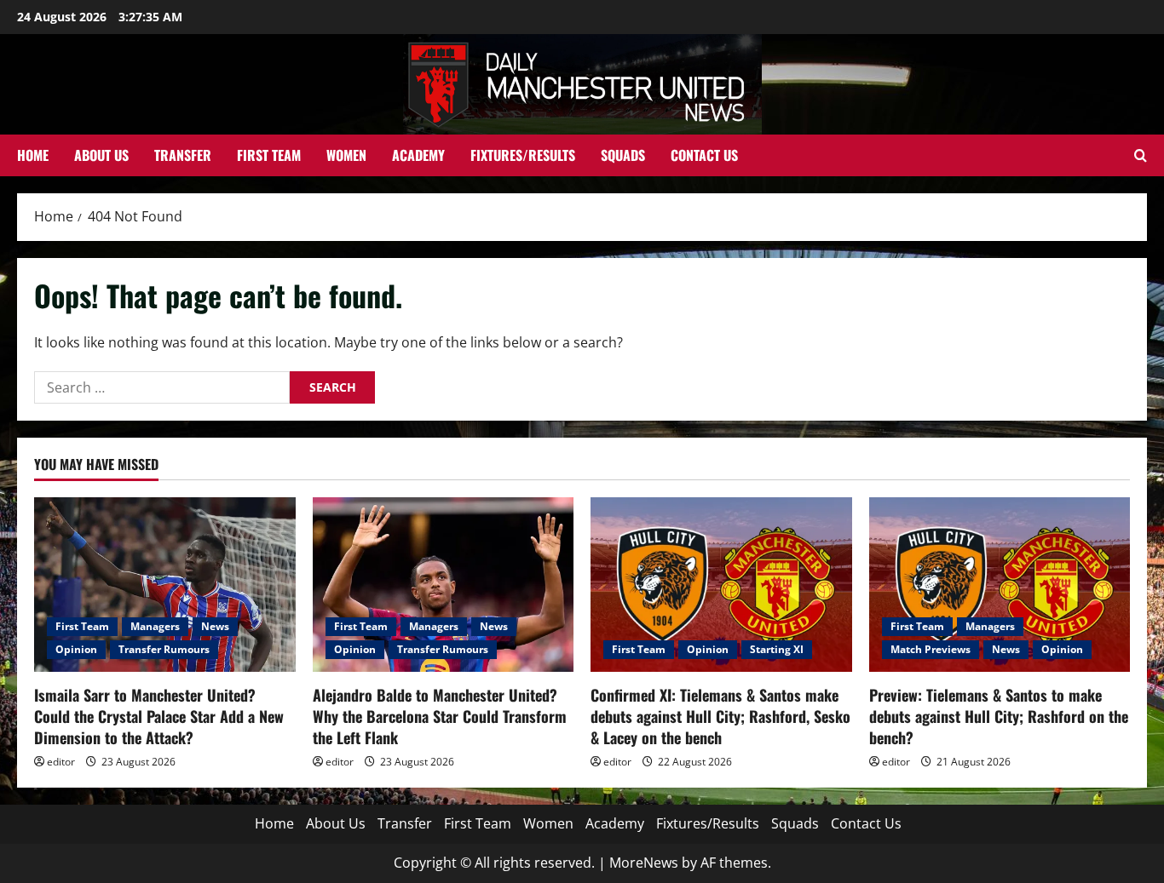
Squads (623, 155)
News (215, 626)
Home (33, 155)
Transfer (182, 155)
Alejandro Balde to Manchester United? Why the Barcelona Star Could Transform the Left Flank (440, 716)
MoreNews (643, 862)
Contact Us (704, 155)
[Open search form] (1140, 155)
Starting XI (777, 649)
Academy (418, 155)
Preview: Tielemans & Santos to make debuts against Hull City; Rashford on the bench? (998, 716)
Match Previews (930, 649)
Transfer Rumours (164, 649)
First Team (269, 155)
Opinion (76, 649)
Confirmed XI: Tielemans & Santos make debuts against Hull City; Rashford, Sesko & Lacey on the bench (720, 716)
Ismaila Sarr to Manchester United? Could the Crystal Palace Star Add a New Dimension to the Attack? (159, 716)
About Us (101, 155)
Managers (155, 626)
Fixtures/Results (522, 155)
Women (346, 155)
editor (61, 761)
